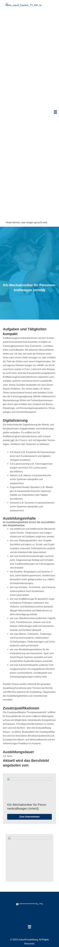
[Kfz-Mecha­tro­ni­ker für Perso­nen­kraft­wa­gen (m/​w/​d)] (29, 789)
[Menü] (55, 112)
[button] (29, 817)
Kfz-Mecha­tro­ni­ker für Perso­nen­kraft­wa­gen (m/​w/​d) (27, 806)
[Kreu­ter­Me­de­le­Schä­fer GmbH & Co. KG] (29, 857)
